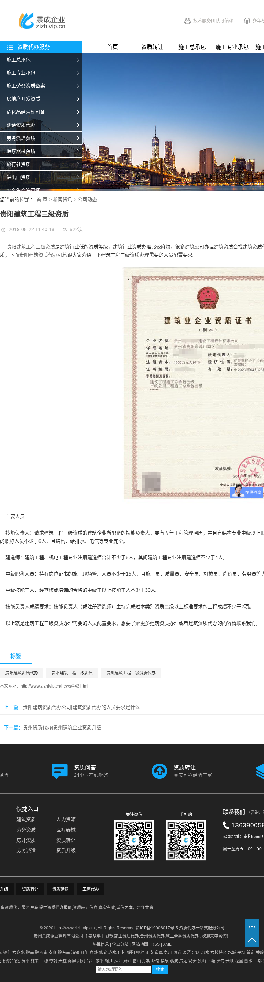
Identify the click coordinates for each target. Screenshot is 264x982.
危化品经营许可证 (26, 112)
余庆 (196, 952)
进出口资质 (19, 177)
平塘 (211, 961)
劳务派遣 (26, 850)
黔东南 (64, 952)
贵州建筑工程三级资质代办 (131, 673)
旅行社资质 (19, 164)
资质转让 (152, 47)
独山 (202, 961)
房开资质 (26, 840)
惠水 (248, 961)
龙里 (239, 961)
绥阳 (131, 952)
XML (167, 944)
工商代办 (90, 889)
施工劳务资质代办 (182, 936)
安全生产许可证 (23, 190)
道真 (159, 952)
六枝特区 (218, 952)
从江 (118, 961)
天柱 (62, 961)
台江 (90, 961)
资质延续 (60, 889)
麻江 (127, 961)
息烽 (94, 952)
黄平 (25, 961)
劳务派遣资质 (21, 138)
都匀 (155, 961)
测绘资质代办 (21, 125)
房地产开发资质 (23, 99)
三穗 (44, 961)
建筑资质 (26, 819)
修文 (103, 952)
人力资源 (66, 819)
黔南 (30, 952)
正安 (149, 952)
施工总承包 (19, 59)
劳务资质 (26, 830)
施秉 (35, 961)
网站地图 (140, 944)
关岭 (260, 952)
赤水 (112, 952)
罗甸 (220, 961)
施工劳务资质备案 (26, 86)
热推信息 (100, 944)
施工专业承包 (21, 72)
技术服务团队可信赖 (213, 20)
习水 (205, 952)
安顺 (52, 952)
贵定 (183, 961)
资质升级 (66, 850)
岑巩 (53, 961)
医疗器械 (66, 830)
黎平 (100, 961)
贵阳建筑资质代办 (38, 255)
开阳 (84, 952)
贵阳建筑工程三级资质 (31, 246)
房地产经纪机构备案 (28, 203)
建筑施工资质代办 (122, 936)
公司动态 (87, 199)
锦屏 (72, 961)
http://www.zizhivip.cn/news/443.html (54, 686)
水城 (232, 952)
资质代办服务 (33, 47)
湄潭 (187, 952)
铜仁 (7, 952)
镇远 (16, 961)
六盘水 (18, 952)
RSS (155, 944)
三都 (257, 961)
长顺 (230, 961)
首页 (112, 47)
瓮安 (192, 961)
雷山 (137, 961)
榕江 (109, 961)
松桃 (7, 961)
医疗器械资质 (21, 151)
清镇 (75, 952)
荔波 (174, 961)
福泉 (165, 961)
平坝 (241, 952)
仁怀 (122, 952)
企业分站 (120, 944)
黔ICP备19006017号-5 (157, 928)
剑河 (81, 961)
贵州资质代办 (152, 936)
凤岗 (177, 952)
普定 (250, 952)
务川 (168, 952)
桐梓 (140, 952)
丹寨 (146, 961)
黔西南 (41, 952)
